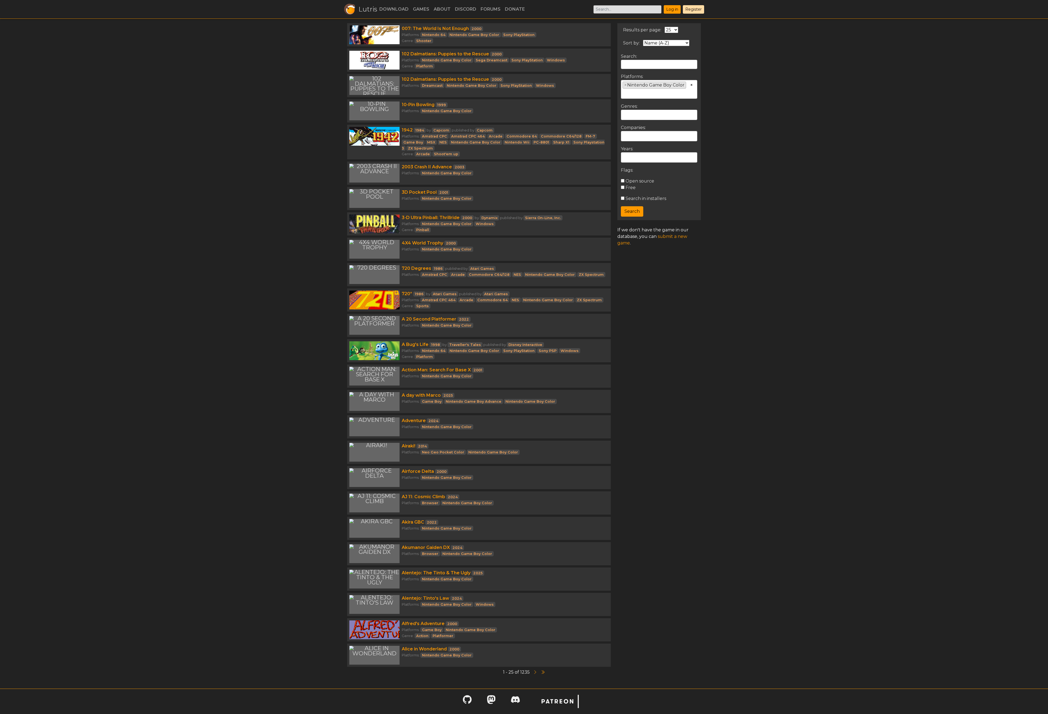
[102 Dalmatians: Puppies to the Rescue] (374, 60)
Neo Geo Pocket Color (443, 452)
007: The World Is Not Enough (435, 28)
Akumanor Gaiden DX (426, 547)
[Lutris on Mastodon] (491, 701)
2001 (443, 192)
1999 (441, 105)
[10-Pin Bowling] (374, 110)
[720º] (374, 300)
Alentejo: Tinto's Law (425, 598)
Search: (629, 56)
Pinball (422, 230)
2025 (448, 395)
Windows (556, 60)
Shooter (423, 41)
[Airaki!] (374, 452)
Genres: (629, 106)
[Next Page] (535, 672)
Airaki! (408, 446)
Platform (424, 66)
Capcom (441, 130)
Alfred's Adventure (423, 623)
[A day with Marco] (374, 401)
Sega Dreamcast (491, 60)
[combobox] (659, 89)
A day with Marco (421, 395)
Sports (422, 306)
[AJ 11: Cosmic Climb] (374, 503)
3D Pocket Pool (419, 192)
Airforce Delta (418, 471)
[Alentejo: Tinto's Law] (374, 604)
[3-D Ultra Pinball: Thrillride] (374, 223)
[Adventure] (374, 426)
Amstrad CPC (434, 136)
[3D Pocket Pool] (374, 198)
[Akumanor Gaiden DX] (374, 553)
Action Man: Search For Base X (436, 369)
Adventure (414, 420)
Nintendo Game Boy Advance (473, 401)
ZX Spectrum (420, 148)
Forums (491, 9)
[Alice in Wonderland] (374, 655)
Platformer (443, 636)
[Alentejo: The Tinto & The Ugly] (374, 579)
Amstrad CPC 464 (468, 136)
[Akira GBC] (374, 528)
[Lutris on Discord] (515, 701)
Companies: (633, 127)
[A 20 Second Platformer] (374, 325)
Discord (465, 9)
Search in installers (645, 198)
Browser (430, 503)
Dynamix (489, 218)
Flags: (627, 170)
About (442, 9)
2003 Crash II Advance (427, 166)
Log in (672, 9)
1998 (435, 345)
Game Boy (413, 142)
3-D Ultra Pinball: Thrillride (431, 217)
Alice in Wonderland (424, 649)
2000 (476, 29)
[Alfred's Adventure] (374, 629)
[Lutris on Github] (467, 701)
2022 (464, 319)
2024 (433, 421)
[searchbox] (624, 93)
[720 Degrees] (374, 274)
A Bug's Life (415, 344)
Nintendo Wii (517, 142)
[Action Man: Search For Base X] (374, 376)
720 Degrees (416, 268)
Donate (515, 9)
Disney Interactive (525, 345)
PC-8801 (541, 142)
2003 (459, 167)
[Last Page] (543, 672)
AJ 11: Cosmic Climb (423, 496)
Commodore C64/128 (561, 136)
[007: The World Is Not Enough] (374, 34)
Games (421, 9)
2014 (422, 446)
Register (693, 9)
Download (394, 9)
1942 (407, 130)
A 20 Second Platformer (429, 319)
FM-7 (590, 136)
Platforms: (632, 76)
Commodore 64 (522, 136)
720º (407, 293)
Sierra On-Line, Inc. (543, 218)
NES (443, 142)
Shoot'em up (446, 154)
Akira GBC (413, 522)
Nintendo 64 (433, 35)
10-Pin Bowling (418, 104)
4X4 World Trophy (422, 243)
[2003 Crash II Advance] (374, 173)
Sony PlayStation (519, 35)
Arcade (495, 136)
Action (422, 636)
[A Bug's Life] (374, 350)
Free (630, 187)
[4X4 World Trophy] (374, 249)
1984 (419, 130)
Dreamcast (432, 85)
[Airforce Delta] (374, 477)
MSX (431, 142)
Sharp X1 (561, 142)
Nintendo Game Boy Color (474, 35)
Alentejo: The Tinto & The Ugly (436, 572)
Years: (627, 148)
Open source (639, 181)
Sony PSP (547, 351)
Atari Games (482, 269)
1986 (438, 269)
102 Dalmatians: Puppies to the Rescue (445, 53)
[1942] (374, 142)
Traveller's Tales (465, 345)
